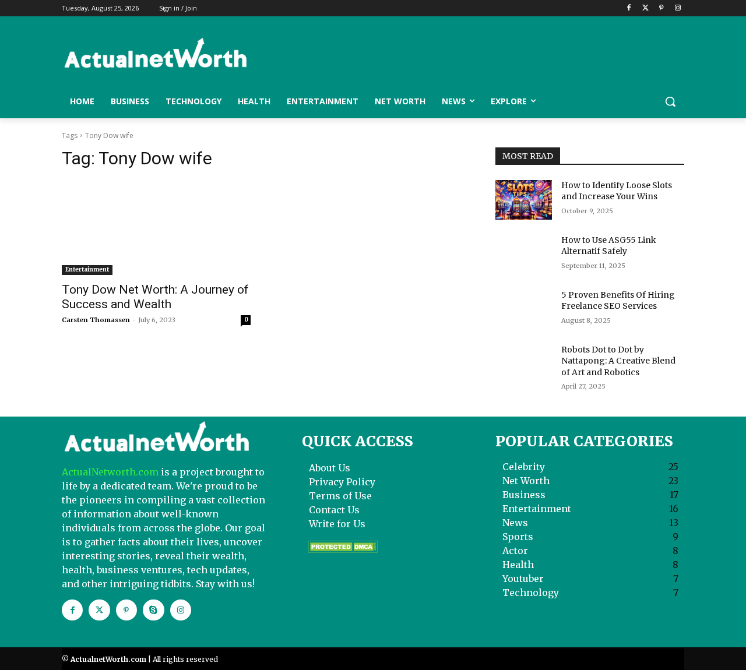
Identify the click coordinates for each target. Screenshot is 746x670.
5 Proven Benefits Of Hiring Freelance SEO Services (618, 301)
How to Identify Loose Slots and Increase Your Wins (616, 191)
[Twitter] (645, 8)
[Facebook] (629, 8)
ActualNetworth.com (110, 472)
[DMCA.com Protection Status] (343, 550)
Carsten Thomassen (96, 320)
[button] (670, 101)
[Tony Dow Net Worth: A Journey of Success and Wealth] (156, 228)
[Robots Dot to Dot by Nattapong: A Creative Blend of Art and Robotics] (523, 364)
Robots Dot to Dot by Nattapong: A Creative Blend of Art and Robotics (618, 361)
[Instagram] (677, 8)
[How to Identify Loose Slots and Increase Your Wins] (523, 200)
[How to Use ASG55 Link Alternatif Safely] (523, 254)
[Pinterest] (661, 8)
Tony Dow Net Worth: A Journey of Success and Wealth (155, 297)
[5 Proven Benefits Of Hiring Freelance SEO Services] (523, 309)
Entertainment (87, 269)
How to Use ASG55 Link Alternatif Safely (608, 246)
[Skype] (153, 610)
